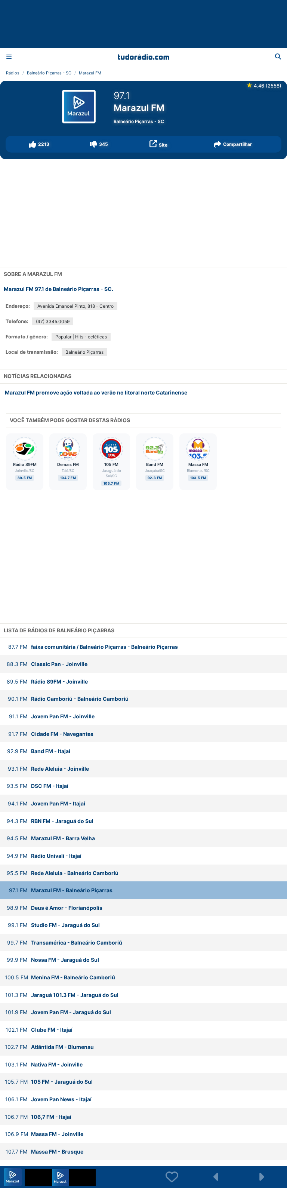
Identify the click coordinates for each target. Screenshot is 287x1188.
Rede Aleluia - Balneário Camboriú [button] (62, 873)
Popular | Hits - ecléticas (81, 337)
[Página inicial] (143, 57)
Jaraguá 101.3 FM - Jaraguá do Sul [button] (61, 995)
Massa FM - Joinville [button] (44, 1134)
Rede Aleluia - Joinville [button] (48, 768)
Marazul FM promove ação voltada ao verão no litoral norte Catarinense (96, 392)
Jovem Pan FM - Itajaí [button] (46, 803)
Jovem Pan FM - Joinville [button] (52, 716)
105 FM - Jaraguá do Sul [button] (49, 1081)
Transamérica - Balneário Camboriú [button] (64, 942)
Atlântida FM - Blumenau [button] (49, 1047)
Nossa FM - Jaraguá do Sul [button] (53, 960)
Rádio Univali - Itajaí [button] (44, 856)
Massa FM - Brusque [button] (44, 1151)
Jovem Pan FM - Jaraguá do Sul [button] (58, 1012)
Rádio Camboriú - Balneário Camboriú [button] (68, 699)
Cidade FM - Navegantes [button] (50, 734)
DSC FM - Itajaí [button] (37, 786)
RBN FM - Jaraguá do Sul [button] (50, 821)
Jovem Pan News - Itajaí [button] (48, 1099)
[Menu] (9, 57)
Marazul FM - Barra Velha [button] (51, 838)
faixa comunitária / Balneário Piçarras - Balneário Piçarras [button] (93, 647)
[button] (39, 144)
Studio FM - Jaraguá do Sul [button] (54, 925)
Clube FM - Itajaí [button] (39, 1029)
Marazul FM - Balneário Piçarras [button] (60, 890)
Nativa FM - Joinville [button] (44, 1064)
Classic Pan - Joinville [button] (47, 664)
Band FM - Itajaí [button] (38, 751)
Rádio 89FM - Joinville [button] (47, 681)
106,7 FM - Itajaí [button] (38, 1117)
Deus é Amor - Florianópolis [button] (54, 908)
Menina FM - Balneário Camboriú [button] (60, 977)
